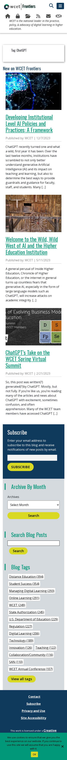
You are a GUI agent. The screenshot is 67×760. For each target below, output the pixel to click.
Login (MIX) (18, 16)
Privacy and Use (33, 711)
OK (34, 754)
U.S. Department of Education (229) (33, 619)
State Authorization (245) (26, 612)
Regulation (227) (20, 626)
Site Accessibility (33, 718)
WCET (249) (17, 605)
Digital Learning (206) (24, 633)
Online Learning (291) (24, 598)
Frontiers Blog (39, 16)
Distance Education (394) (26, 577)
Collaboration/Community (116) (31, 655)
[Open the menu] (60, 6)
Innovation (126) (20, 648)
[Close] (62, 746)
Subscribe (49, 16)
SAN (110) (16, 662)
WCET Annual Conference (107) (31, 669)
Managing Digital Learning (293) (31, 591)
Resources (28, 16)
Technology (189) (21, 641)
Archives (13, 497)
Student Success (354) (24, 584)
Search (33, 515)
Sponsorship (59, 16)
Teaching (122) (45, 648)
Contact (34, 697)
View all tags (21, 679)
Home (8, 16)
